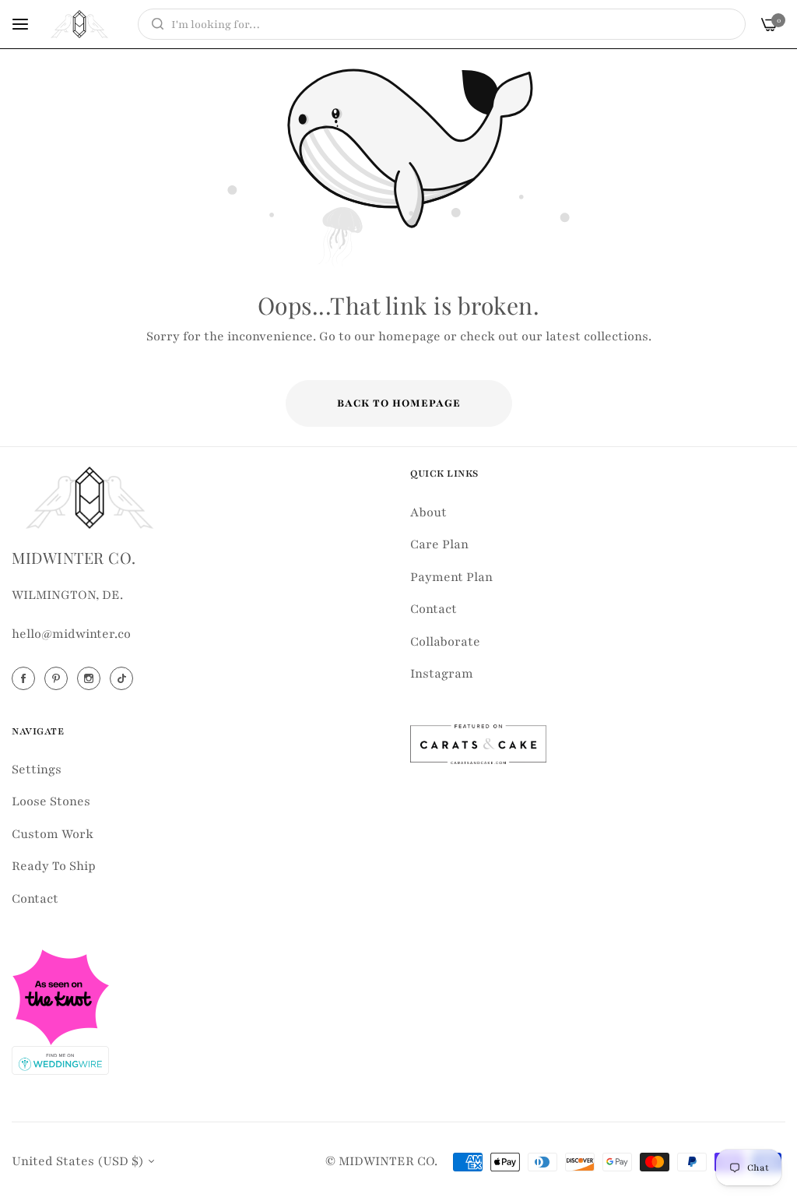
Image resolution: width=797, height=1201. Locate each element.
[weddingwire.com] (60, 1059)
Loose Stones (51, 801)
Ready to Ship (54, 866)
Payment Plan (451, 577)
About (428, 512)
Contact (433, 609)
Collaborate (445, 641)
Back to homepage (399, 403)
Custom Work (52, 834)
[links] (26, 678)
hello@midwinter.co (71, 634)
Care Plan (439, 544)
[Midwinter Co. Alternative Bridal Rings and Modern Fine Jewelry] (79, 24)
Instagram (441, 673)
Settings (36, 769)
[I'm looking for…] (154, 24)
